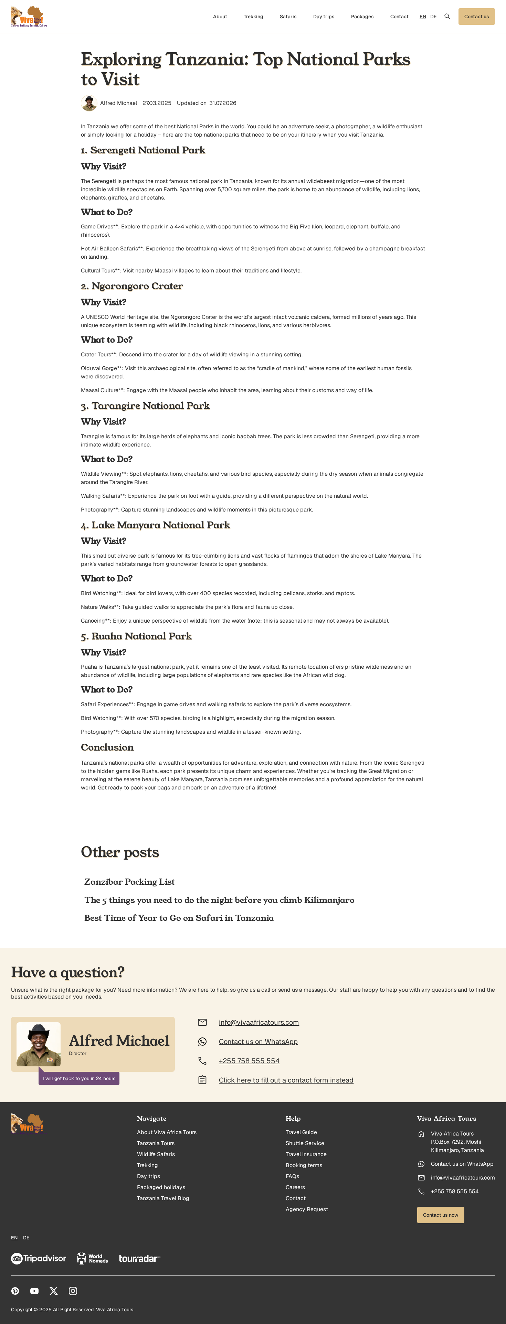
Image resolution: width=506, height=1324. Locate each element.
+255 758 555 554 (455, 1191)
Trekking (253, 16)
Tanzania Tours (156, 1143)
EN (423, 16)
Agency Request (307, 1209)
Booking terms (304, 1165)
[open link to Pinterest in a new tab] (15, 1291)
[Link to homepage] (29, 1124)
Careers (295, 1187)
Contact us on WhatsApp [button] (258, 1041)
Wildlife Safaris (156, 1154)
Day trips (324, 16)
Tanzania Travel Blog (163, 1198)
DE (433, 16)
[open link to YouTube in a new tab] (34, 1291)
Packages (362, 16)
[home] (29, 17)
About (220, 16)
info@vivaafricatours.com (463, 1178)
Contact (399, 16)
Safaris (288, 16)
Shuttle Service (305, 1143)
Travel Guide (301, 1132)
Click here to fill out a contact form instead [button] (286, 1080)
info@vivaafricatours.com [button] (259, 1022)
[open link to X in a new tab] (54, 1291)
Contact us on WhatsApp (462, 1164)
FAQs (292, 1176)
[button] (447, 16)
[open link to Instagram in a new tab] (73, 1291)
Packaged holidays (161, 1187)
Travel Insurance (306, 1154)
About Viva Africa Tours (167, 1132)
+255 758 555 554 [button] (249, 1060)
